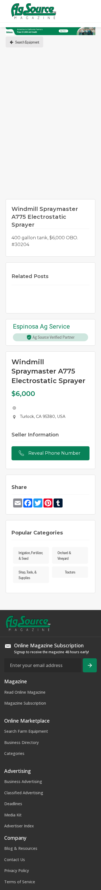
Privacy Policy (16, 870)
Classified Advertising (23, 792)
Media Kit (13, 815)
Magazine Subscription (25, 703)
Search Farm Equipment (26, 731)
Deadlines (13, 803)
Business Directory (21, 742)
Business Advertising (23, 781)
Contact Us (14, 859)
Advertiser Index (19, 825)
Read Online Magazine (24, 692)
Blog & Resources (20, 848)
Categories (14, 753)
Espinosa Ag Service (41, 327)
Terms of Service (19, 881)
